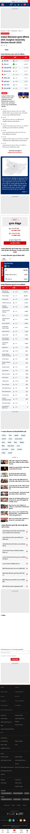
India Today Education (6, 722)
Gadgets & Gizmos (5, 748)
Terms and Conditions (19, 700)
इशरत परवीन (6, 85)
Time (16, 744)
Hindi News (3, 30)
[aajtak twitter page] (17, 820)
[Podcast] (18, 4)
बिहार (20, 30)
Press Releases (18, 705)
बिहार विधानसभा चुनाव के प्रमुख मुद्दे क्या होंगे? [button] (13, 586)
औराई (10, 435)
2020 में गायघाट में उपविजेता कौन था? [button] (11, 563)
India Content (18, 783)
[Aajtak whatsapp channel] (10, 820)
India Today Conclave (6, 760)
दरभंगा (18, 446)
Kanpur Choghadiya (18, 793)
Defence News (17, 799)
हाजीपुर (3, 453)
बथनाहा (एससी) (18, 439)
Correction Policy (4, 705)
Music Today (4, 744)
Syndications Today (15, 827)
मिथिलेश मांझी (7, 78)
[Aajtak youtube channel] (24, 820)
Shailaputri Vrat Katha (6, 799)
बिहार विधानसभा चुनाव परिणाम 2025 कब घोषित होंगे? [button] (14, 580)
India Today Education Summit (6, 772)
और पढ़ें (24, 192)
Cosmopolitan (4, 741)
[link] (28, 1)
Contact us (17, 687)
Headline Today (19, 786)
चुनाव (8, 30)
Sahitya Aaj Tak (4, 756)
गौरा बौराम (19, 449)
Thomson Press (19, 724)
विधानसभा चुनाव (14, 30)
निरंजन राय (6, 64)
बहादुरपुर (23, 435)
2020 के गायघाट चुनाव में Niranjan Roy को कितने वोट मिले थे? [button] (14, 558)
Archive (24, 805)
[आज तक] (3, 4)
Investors (2, 696)
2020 (4, 259)
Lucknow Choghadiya (6, 793)
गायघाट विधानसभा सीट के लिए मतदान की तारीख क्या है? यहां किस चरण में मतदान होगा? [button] (14, 531)
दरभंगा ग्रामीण (5, 449)
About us (2, 687)
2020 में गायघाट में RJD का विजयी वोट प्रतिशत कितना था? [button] (13, 551)
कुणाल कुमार (6, 81)
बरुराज (10, 439)
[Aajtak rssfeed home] (21, 820)
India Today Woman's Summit (20, 761)
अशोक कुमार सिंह (7, 67)
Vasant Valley (4, 718)
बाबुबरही (16, 435)
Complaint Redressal (19, 691)
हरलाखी (10, 453)
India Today (24, 1)
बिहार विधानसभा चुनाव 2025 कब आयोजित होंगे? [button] (14, 568)
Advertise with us (4, 691)
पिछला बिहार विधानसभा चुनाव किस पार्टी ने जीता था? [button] (14, 574)
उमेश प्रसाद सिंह (7, 88)
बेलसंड (3, 442)
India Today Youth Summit (7, 767)
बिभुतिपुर (22, 442)
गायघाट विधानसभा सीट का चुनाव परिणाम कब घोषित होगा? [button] (13, 538)
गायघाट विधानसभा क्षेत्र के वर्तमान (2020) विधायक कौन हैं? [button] (14, 545)
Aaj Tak (13, 1)
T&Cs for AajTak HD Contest (6, 710)
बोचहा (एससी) (11, 446)
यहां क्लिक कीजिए (15, 243)
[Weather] (15, 5)
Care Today (3, 783)
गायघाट (12, 449)
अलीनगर (4, 435)
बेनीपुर (15, 442)
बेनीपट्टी (9, 442)
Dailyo (13, 805)
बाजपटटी (4, 439)
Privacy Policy (3, 700)
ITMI (2, 725)
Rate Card (17, 696)
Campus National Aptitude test (7, 730)
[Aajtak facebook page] (13, 820)
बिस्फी (3, 446)
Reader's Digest (19, 741)
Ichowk (18, 805)
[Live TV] (25, 5)
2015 (10, 259)
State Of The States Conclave (22, 767)
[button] (27, 831)
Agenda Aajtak (18, 756)
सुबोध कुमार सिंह (7, 71)
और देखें (14, 457)
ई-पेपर (17, 1)
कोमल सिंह (6, 61)
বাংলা (19, 1)
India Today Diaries (19, 718)
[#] (1, 45)
